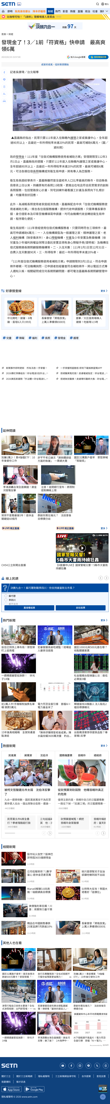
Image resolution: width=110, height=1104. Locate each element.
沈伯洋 (44, 755)
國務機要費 (65, 755)
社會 (95, 11)
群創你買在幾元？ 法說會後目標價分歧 (90, 1007)
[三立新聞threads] (105, 1065)
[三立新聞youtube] (62, 1065)
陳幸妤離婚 (39, 11)
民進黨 (12, 755)
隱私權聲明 (44, 1076)
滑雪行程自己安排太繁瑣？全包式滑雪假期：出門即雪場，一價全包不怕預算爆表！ (18, 1007)
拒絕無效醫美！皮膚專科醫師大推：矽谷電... (83, 378)
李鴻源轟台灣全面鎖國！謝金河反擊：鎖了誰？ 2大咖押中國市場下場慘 (54, 1039)
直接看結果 (29, 607)
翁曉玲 (82, 755)
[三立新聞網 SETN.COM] (3, 11)
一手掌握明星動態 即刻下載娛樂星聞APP (81, 368)
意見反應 (101, 1076)
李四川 (12, 599)
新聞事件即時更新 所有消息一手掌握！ (26, 368)
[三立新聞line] (88, 1065)
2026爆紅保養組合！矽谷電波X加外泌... (26, 373)
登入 (107, 4)
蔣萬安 (28, 755)
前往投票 (80, 607)
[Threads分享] (4, 86)
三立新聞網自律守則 (65, 1076)
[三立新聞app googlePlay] (34, 1089)
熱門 (57, 11)
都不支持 (13, 603)
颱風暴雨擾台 (22, 11)
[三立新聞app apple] (11, 1089)
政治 (87, 11)
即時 (10, 11)
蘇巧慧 (12, 595)
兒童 (69, 237)
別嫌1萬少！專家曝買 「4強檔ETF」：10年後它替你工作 (89, 975)
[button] (97, 4)
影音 (65, 11)
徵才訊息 (20, 1081)
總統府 (98, 755)
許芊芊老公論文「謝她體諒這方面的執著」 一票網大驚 (54, 459)
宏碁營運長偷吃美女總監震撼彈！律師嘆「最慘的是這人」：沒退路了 (53, 1007)
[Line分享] (4, 79)
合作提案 (86, 1076)
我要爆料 (6, 1081)
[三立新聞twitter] (97, 1065)
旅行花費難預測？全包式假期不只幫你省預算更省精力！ (54, 975)
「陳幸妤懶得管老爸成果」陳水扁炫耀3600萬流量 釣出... (54, 734)
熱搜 (72, 11)
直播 (80, 11)
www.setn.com (30, 1096)
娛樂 (102, 11)
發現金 (20, 156)
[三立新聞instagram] (80, 1065)
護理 (73, 138)
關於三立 (6, 1076)
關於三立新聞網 (24, 1076)
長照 (36, 171)
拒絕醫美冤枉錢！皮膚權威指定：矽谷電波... (83, 373)
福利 (16, 237)
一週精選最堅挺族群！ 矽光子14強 (18, 1039)
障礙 (54, 237)
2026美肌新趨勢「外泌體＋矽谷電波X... (26, 378)
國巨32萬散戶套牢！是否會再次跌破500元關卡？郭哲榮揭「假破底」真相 (18, 975)
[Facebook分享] (4, 72)
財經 (50, 11)
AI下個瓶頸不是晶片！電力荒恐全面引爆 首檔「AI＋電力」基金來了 (90, 1039)
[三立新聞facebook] (71, 1065)
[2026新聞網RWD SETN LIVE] (19, 4)
